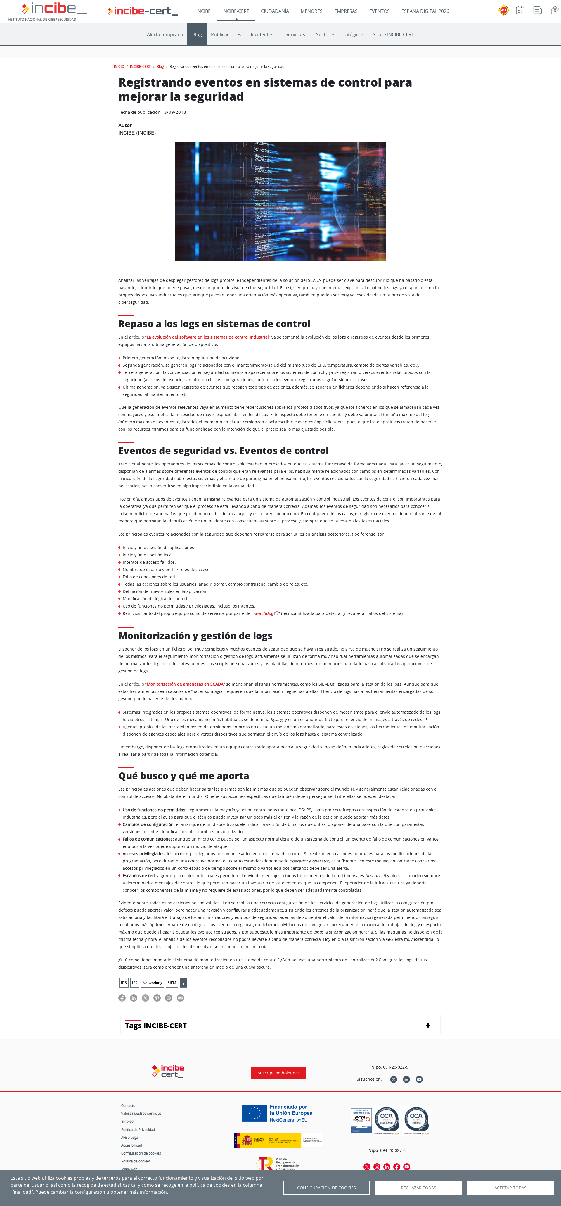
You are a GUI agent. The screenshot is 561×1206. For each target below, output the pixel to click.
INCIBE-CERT (235, 11)
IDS (124, 982)
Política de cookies (136, 1161)
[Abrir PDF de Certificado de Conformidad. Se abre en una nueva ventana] (361, 1119)
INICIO (119, 66)
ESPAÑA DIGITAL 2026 (425, 11)
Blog (197, 34)
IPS (134, 982)
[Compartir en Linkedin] (133, 998)
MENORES (312, 11)
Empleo (127, 1121)
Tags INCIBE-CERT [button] (156, 1025)
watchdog (263, 613)
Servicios (295, 34)
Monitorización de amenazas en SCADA (185, 684)
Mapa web (129, 1169)
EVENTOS (379, 11)
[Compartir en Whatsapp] (168, 998)
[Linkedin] (406, 1079)
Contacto (128, 1105)
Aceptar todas (510, 1188)
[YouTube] (419, 1079)
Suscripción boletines (279, 1073)
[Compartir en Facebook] (122, 998)
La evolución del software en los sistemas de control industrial (208, 337)
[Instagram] (376, 1166)
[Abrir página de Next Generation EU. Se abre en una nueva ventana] (278, 1115)
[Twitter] (393, 1079)
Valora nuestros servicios (141, 1113)
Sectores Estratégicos (340, 34)
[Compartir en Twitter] (145, 998)
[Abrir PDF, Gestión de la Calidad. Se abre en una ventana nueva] (416, 1120)
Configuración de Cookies (326, 1188)
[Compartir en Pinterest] (157, 998)
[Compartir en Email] (180, 998)
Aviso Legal (130, 1137)
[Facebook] (396, 1166)
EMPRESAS (346, 11)
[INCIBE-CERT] (168, 1071)
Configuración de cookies (141, 1153)
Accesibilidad (131, 1145)
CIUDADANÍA (275, 11)
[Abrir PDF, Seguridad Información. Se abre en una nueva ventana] (387, 1120)
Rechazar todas (418, 1188)
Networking (152, 982)
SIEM (172, 982)
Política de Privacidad (138, 1129)
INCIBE (203, 11)
